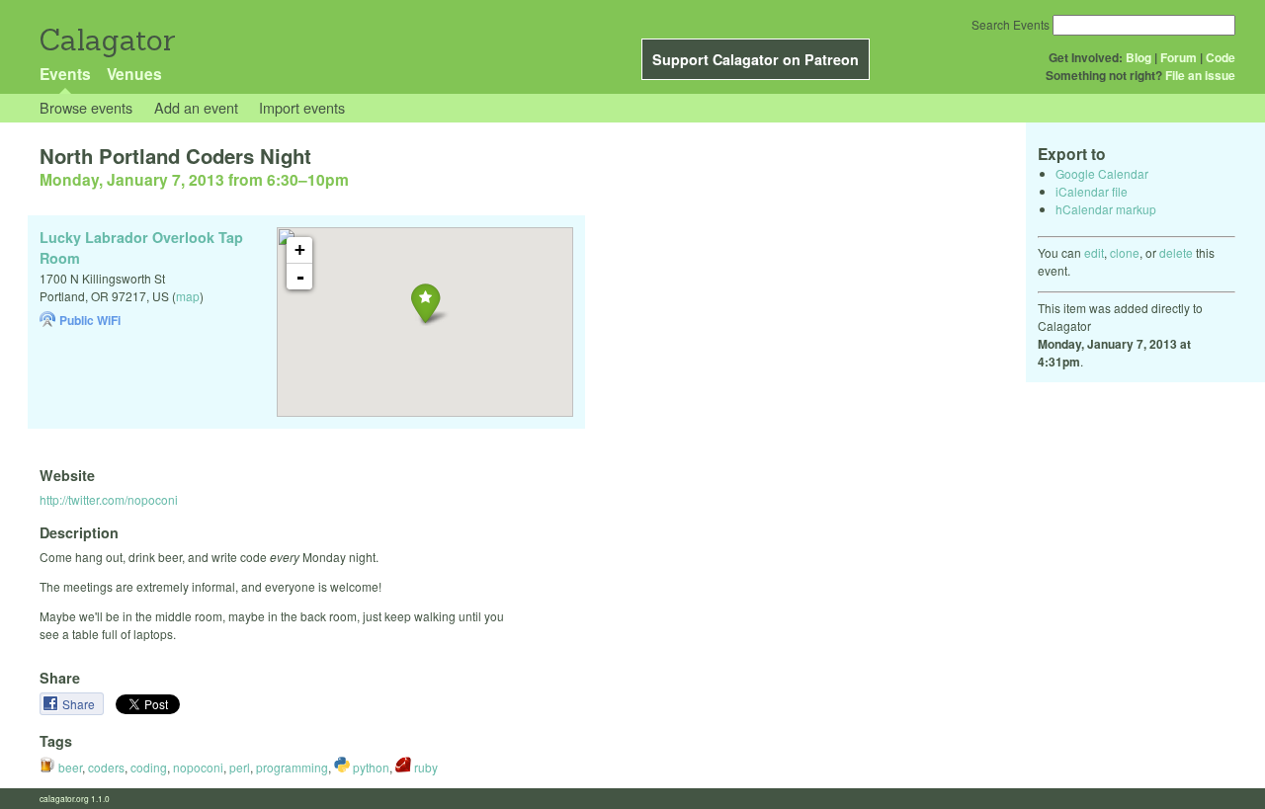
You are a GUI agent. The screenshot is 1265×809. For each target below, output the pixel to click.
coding (148, 767)
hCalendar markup (1105, 209)
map (188, 295)
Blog (1138, 57)
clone (1124, 252)
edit (1094, 252)
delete (1176, 252)
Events (65, 73)
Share (80, 703)
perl (239, 767)
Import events (302, 107)
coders (106, 767)
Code (1220, 57)
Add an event (196, 107)
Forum (1178, 57)
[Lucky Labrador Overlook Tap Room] (425, 303)
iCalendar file (1091, 191)
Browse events (86, 107)
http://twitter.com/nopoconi (109, 499)
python (369, 767)
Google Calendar (1101, 173)
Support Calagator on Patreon (755, 59)
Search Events (1010, 24)
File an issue (1200, 75)
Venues (134, 73)
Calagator (106, 40)
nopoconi (198, 767)
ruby (424, 767)
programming (292, 767)
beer (68, 767)
